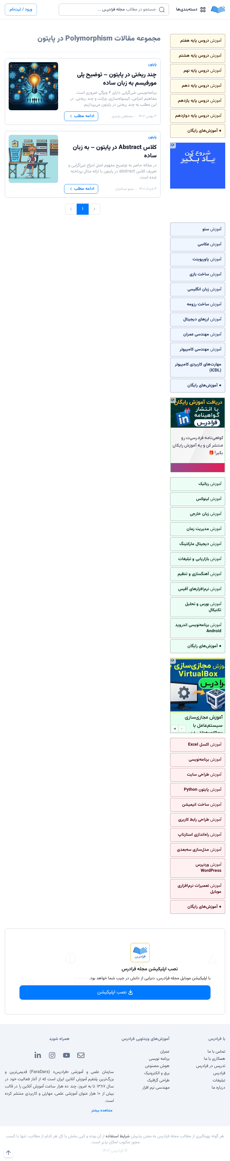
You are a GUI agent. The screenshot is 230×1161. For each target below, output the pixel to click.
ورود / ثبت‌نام (21, 9)
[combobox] (110, 9)
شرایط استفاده (118, 1136)
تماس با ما (216, 1051)
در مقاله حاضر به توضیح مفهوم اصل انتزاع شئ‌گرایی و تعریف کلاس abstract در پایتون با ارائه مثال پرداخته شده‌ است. (112, 171)
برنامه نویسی (159, 1059)
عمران (165, 1051)
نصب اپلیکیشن (112, 992)
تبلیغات (219, 1080)
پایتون (152, 64)
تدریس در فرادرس (210, 1066)
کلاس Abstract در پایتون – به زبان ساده (115, 152)
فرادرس (219, 1073)
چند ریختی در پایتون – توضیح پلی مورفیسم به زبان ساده (117, 79)
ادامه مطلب (84, 116)
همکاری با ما (214, 1059)
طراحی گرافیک (158, 1080)
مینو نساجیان (124, 188)
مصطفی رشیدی (122, 116)
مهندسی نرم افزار (156, 1087)
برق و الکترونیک (157, 1073)
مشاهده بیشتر (102, 1110)
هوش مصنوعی (157, 1066)
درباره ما (218, 1087)
